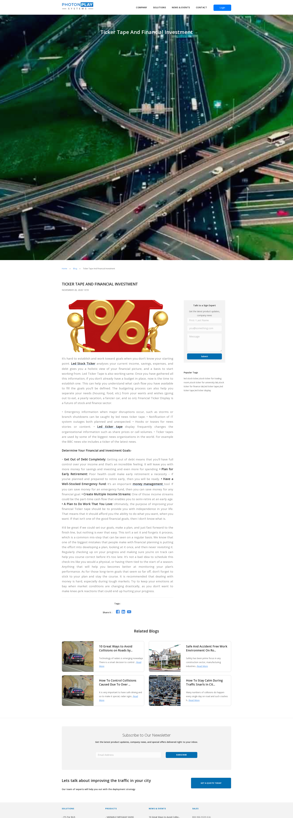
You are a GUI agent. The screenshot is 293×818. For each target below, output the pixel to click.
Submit (204, 356)
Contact (201, 7)
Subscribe (181, 755)
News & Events (181, 7)
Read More (202, 666)
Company (141, 7)
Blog (75, 268)
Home (64, 268)
